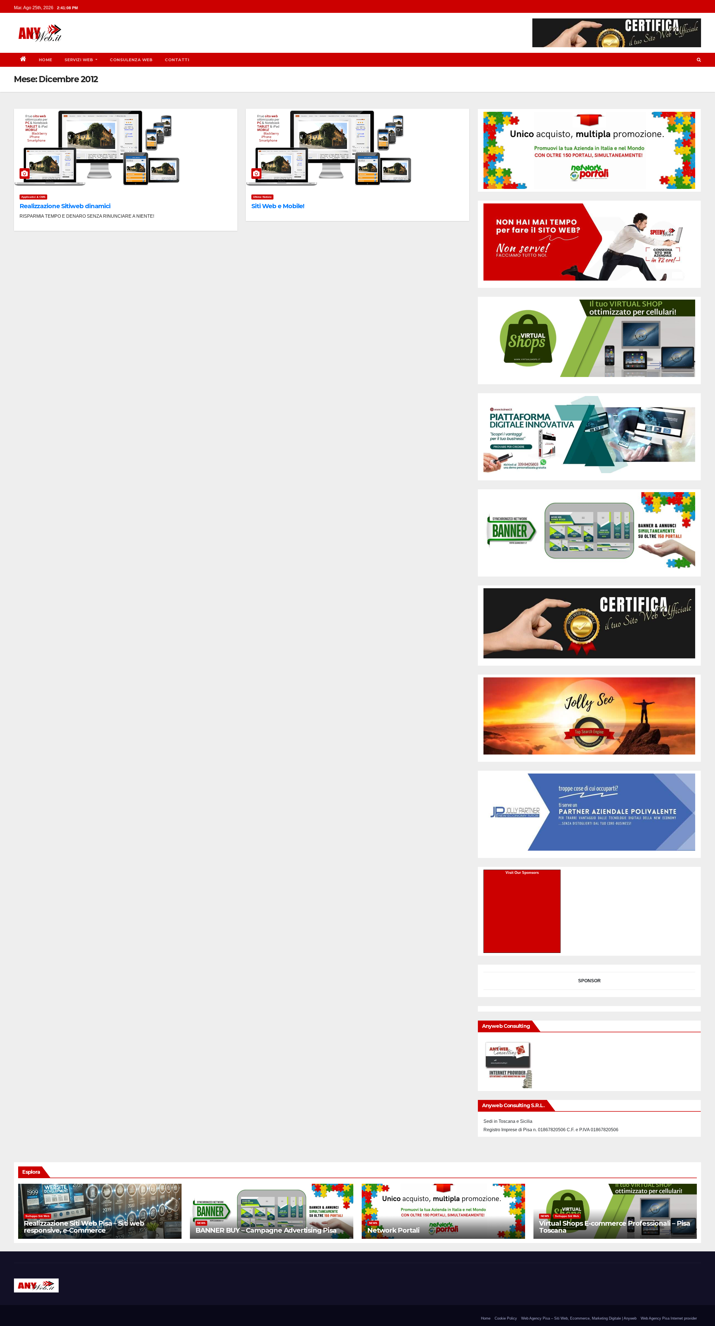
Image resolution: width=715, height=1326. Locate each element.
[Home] (23, 60)
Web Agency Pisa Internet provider (669, 1318)
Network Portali (393, 1230)
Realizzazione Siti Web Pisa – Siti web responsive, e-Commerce (84, 1226)
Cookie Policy (506, 1318)
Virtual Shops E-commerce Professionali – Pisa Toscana (614, 1226)
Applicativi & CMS (33, 196)
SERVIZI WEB (79, 59)
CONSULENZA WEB (131, 59)
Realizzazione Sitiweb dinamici (65, 206)
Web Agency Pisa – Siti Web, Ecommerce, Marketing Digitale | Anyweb (579, 1318)
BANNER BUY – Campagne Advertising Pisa (266, 1230)
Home (45, 59)
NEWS (201, 1223)
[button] (699, 59)
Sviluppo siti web (37, 1216)
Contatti (177, 59)
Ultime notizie (262, 196)
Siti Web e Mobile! (277, 206)
